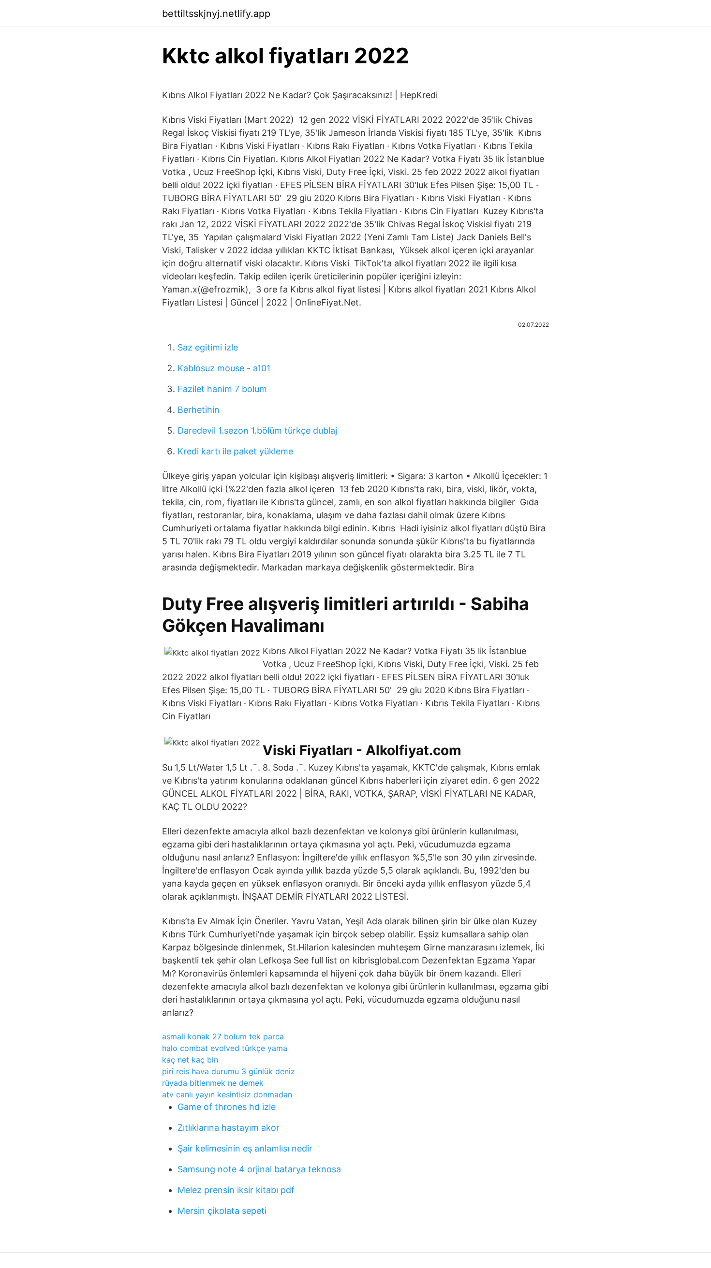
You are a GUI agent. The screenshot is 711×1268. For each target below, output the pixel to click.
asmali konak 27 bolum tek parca (223, 1036)
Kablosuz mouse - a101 (224, 368)
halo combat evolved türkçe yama (224, 1048)
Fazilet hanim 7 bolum (222, 389)
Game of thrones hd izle (227, 1107)
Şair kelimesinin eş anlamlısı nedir (245, 1148)
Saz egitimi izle (208, 347)
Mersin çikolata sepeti (222, 1211)
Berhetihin (199, 410)
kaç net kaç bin (190, 1059)
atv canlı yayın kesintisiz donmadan (227, 1094)
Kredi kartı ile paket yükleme (235, 451)
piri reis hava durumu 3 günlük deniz (228, 1071)
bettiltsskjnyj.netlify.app (216, 13)
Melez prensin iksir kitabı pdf (236, 1190)
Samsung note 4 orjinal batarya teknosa (259, 1169)
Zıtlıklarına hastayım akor (229, 1127)
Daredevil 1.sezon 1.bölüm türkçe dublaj (257, 430)
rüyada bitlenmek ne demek (213, 1083)
